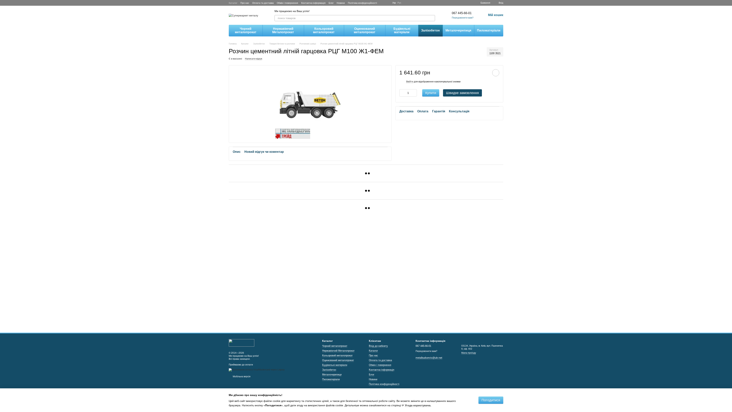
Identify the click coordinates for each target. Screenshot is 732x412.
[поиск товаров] (432, 18)
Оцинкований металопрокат (364, 30)
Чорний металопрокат (245, 30)
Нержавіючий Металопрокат (283, 30)
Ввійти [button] (409, 81)
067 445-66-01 (462, 13)
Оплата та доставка (263, 3)
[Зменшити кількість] (402, 92)
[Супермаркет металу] (241, 342)
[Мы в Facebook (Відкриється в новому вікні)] (382, 2)
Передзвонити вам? (463, 17)
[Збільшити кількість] (414, 92)
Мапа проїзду (468, 353)
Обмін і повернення (287, 3)
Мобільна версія (241, 376)
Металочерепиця (458, 30)
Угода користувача (417, 405)
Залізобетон (430, 30)
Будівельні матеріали (401, 30)
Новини (341, 3)
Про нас (244, 3)
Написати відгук (253, 58)
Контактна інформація (313, 3)
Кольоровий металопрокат (324, 30)
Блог (331, 3)
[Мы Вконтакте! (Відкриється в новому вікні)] (386, 2)
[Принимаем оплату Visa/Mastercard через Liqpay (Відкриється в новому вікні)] (257, 369)
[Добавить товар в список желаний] (495, 72)
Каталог (233, 3)
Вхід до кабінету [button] (378, 345)
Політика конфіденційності (362, 3)
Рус (399, 3)
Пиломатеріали (488, 30)
